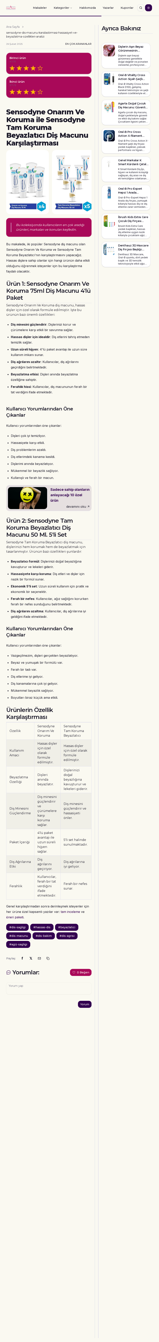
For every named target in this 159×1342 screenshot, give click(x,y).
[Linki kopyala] (47, 958)
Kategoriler (61, 8)
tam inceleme (70, 912)
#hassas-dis (41, 927)
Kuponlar (127, 8)
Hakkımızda (87, 8)
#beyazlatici (66, 927)
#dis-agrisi (67, 936)
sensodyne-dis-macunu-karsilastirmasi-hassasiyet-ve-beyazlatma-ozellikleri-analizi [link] (42, 34)
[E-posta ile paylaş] (39, 958)
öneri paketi (14, 917)
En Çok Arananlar (78, 43)
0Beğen (83, 972)
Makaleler (40, 8)
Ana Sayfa (13, 27)
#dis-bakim (44, 936)
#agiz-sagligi (18, 944)
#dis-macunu (18, 936)
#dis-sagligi (17, 927)
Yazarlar (108, 8)
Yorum (84, 1004)
